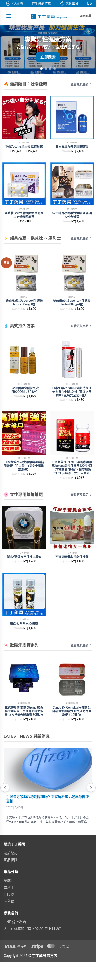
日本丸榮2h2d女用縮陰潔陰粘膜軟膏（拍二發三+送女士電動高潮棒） (24, 466)
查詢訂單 (85, 16)
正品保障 (10, 860)
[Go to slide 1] (41, 68)
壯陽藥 (9, 894)
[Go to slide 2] (46, 68)
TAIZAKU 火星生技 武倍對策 (24, 146)
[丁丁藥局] (48, 16)
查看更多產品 (79, 84)
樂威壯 (9, 881)
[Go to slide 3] (50, 68)
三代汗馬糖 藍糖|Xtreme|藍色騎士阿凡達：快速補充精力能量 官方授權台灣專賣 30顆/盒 (24, 711)
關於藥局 (10, 853)
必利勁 (9, 901)
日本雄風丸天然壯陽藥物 (72, 146)
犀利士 (9, 887)
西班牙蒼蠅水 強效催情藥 (72, 557)
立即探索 (48, 57)
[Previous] (4, 787)
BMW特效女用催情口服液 (24, 557)
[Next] (91, 787)
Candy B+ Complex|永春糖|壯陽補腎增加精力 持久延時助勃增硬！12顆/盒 (72, 711)
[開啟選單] (9, 16)
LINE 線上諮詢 (15, 922)
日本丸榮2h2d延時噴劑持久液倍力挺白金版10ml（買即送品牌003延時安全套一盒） (72, 392)
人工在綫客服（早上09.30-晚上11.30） (34, 929)
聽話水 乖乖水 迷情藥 (24, 623)
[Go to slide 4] (54, 68)
